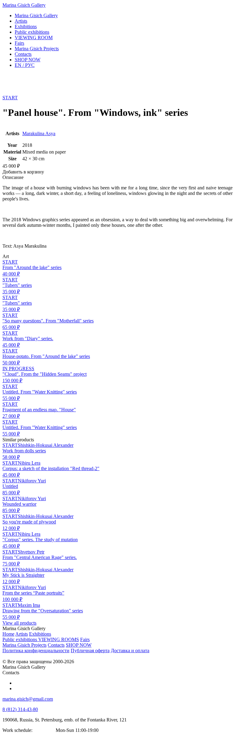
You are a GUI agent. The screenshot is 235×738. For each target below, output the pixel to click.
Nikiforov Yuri (32, 480)
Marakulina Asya (38, 133)
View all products (19, 623)
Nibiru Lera (29, 463)
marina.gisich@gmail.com (27, 699)
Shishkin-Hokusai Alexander (45, 445)
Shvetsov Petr (31, 551)
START (10, 97)
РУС (25, 65)
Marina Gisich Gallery (24, 5)
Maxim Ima (29, 605)
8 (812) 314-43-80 (20, 709)
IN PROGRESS (18, 368)
